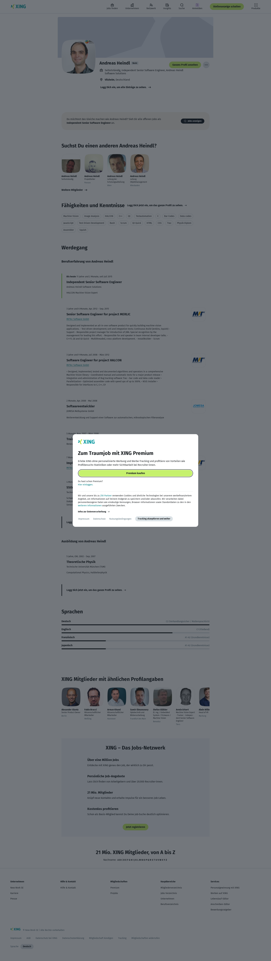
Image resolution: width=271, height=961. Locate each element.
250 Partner (106, 495)
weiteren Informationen (90, 505)
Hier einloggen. (85, 484)
